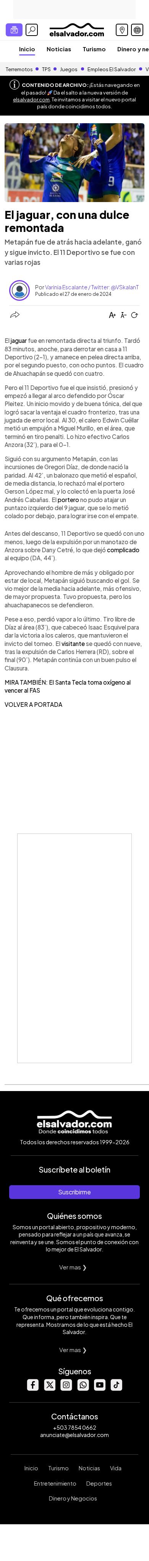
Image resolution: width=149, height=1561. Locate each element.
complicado (123, 549)
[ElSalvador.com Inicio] (77, 29)
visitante (73, 643)
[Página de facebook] (32, 1388)
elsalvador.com (31, 99)
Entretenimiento (55, 1483)
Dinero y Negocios (73, 1498)
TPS (46, 69)
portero (68, 499)
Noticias (59, 48)
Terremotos (19, 69)
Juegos (69, 69)
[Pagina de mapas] (122, 30)
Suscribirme (74, 1192)
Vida (115, 1468)
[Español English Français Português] (137, 30)
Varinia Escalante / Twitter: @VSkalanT (92, 287)
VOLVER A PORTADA (33, 704)
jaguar (19, 340)
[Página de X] (49, 1388)
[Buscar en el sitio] (32, 30)
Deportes (99, 1483)
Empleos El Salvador (111, 69)
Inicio (27, 48)
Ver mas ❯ (73, 1267)
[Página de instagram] (66, 1388)
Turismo (94, 48)
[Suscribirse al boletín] (14, 29)
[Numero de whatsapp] (83, 1388)
